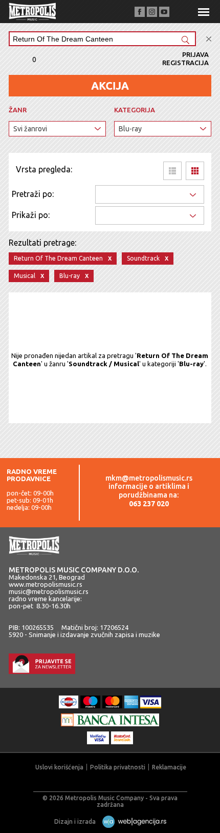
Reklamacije (169, 767)
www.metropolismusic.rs (45, 584)
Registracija (185, 62)
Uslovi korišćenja (59, 767)
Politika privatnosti (117, 767)
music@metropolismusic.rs (49, 591)
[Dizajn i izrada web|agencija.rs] (131, 821)
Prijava (195, 54)
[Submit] (185, 41)
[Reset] (208, 39)
